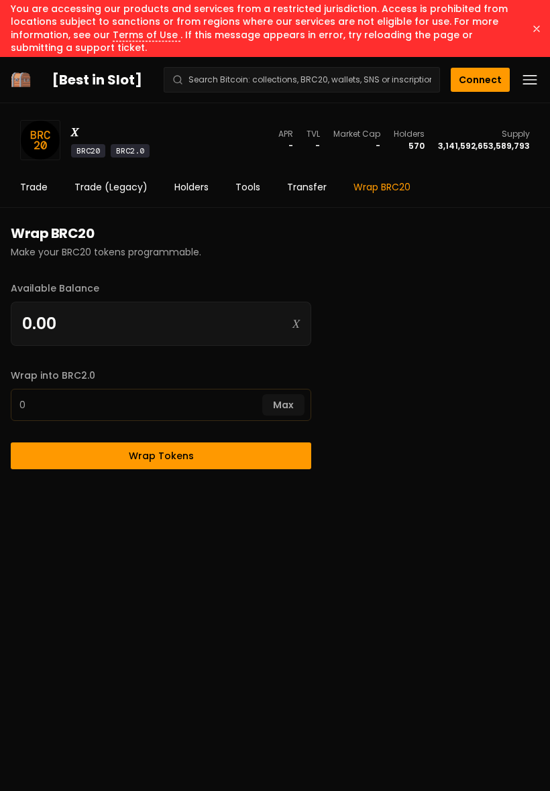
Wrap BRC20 (381, 187)
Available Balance (55, 288)
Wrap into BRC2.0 (53, 375)
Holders (191, 187)
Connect (480, 79)
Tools (247, 187)
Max (283, 405)
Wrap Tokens (161, 456)
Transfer (307, 187)
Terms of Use (146, 35)
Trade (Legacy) (111, 187)
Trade (34, 187)
